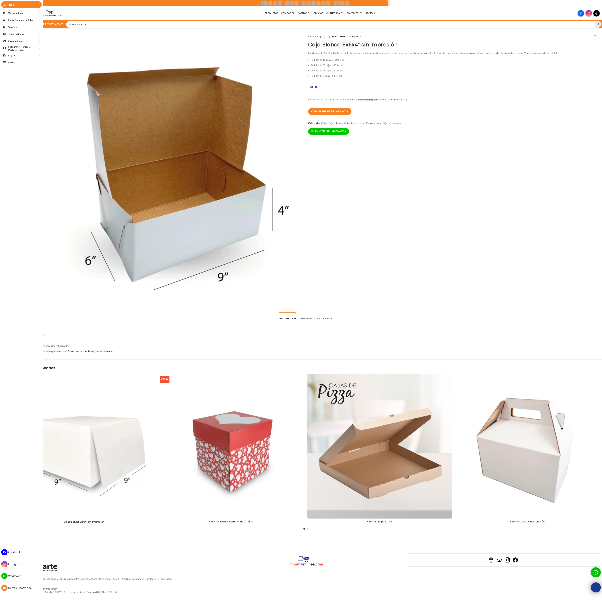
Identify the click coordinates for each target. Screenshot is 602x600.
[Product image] (84, 446)
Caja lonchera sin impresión (527, 521)
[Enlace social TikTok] (596, 13)
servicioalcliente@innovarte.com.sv (90, 351)
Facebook (14, 552)
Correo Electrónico (20, 588)
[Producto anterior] (591, 36)
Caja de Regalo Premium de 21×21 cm (231, 521)
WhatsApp (14, 576)
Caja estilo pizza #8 (379, 521)
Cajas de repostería (354, 123)
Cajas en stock (373, 123)
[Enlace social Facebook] (581, 13)
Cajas (320, 36)
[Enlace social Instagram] (589, 13)
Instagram (14, 564)
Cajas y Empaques (392, 123)
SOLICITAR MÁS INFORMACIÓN (330, 131)
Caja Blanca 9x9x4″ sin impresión (84, 522)
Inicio (311, 36)
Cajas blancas (336, 123)
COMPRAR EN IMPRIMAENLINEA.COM (329, 111)
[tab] (287, 317)
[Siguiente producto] (598, 36)
